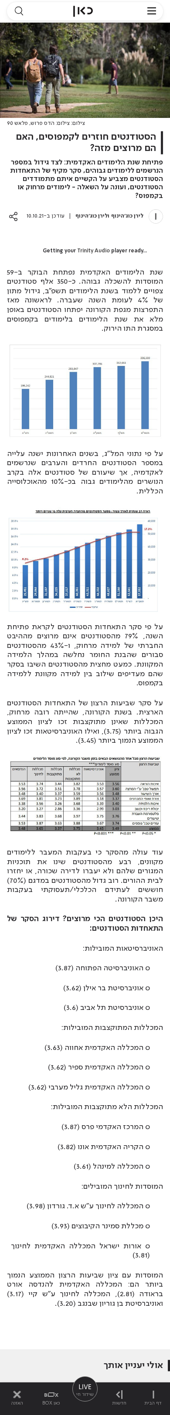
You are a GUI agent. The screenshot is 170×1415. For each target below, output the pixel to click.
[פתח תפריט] (151, 11)
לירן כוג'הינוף (127, 216)
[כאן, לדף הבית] (83, 11)
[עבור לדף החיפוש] (19, 11)
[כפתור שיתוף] (13, 216)
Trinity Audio (93, 251)
